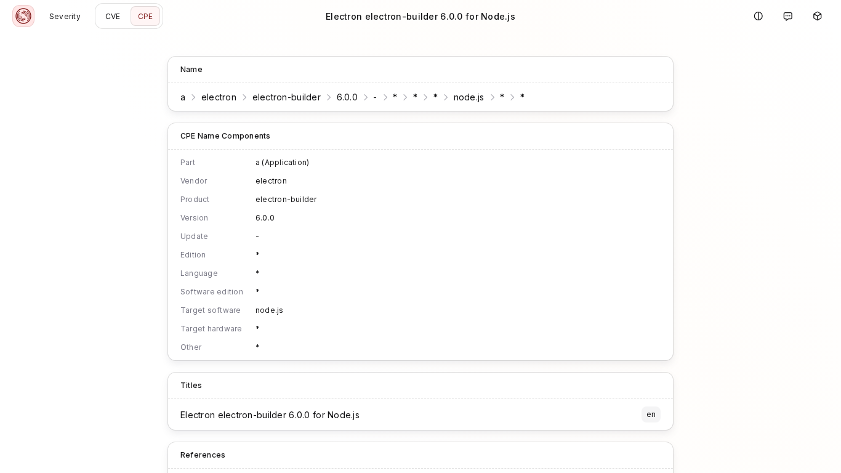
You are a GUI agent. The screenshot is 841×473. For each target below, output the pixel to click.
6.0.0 (347, 97)
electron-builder (286, 97)
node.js (469, 97)
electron (218, 97)
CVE (113, 16)
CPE (145, 16)
